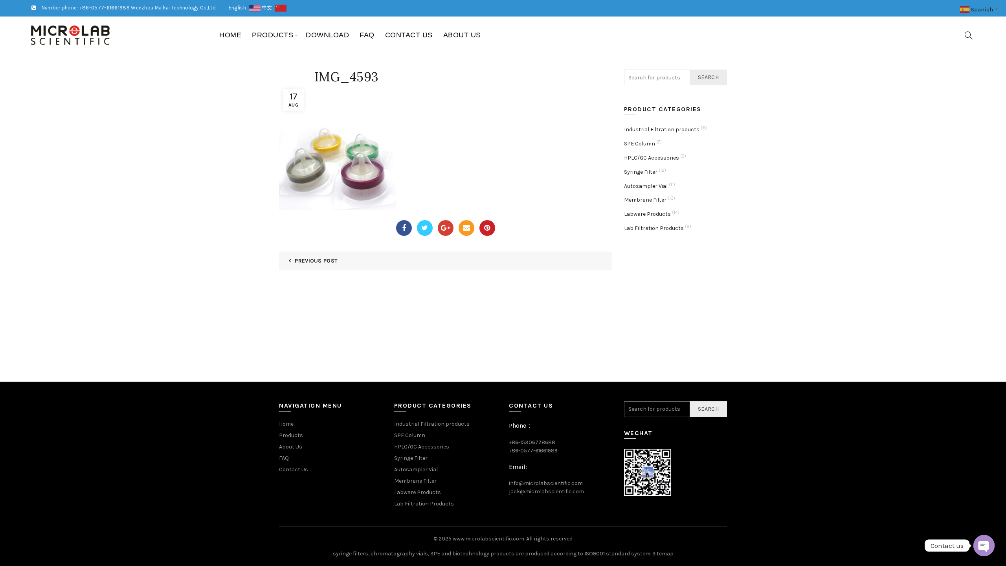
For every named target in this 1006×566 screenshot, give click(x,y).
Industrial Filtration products (661, 129)
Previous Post (316, 260)
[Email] (466, 228)
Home (230, 35)
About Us (462, 35)
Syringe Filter (640, 172)
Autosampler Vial (646, 186)
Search (708, 77)
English (239, 8)
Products (272, 35)
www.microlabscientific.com (488, 538)
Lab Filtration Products (654, 228)
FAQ (367, 35)
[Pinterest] (487, 228)
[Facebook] (404, 228)
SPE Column (639, 143)
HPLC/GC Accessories (651, 157)
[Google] (445, 228)
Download (327, 35)
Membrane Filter (645, 200)
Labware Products (647, 214)
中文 (268, 8)
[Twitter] (425, 228)
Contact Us (409, 35)
